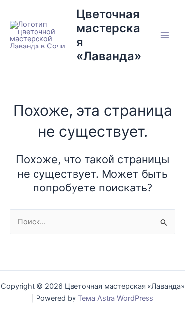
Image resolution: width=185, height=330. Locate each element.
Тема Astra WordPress (115, 298)
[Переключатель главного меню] (164, 35)
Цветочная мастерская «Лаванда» (108, 35)
